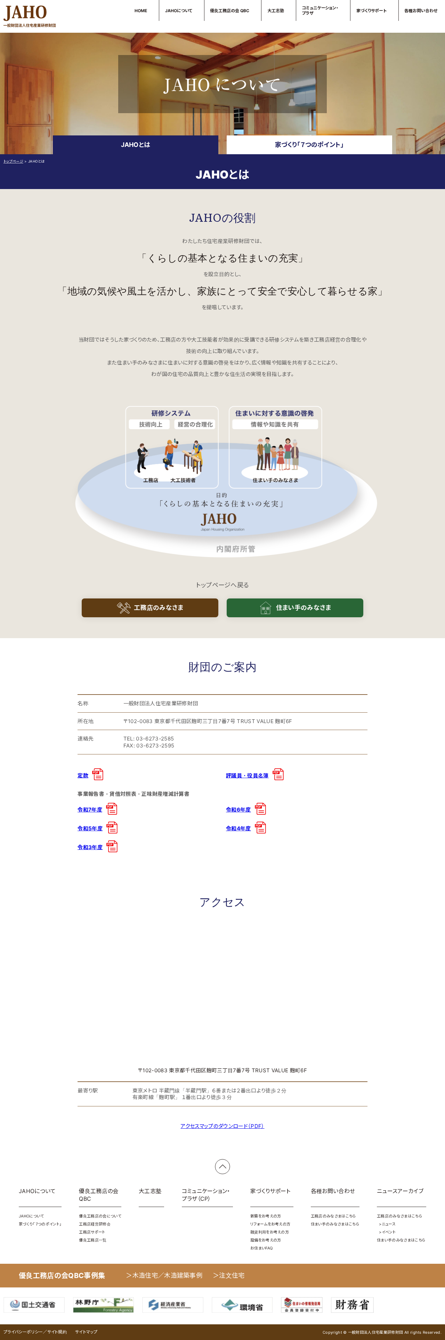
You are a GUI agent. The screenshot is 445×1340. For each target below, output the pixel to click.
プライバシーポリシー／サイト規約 (35, 1331)
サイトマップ (86, 1331)
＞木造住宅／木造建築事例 (164, 1275)
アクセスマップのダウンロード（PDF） (222, 1126)
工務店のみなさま (159, 607)
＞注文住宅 (229, 1275)
